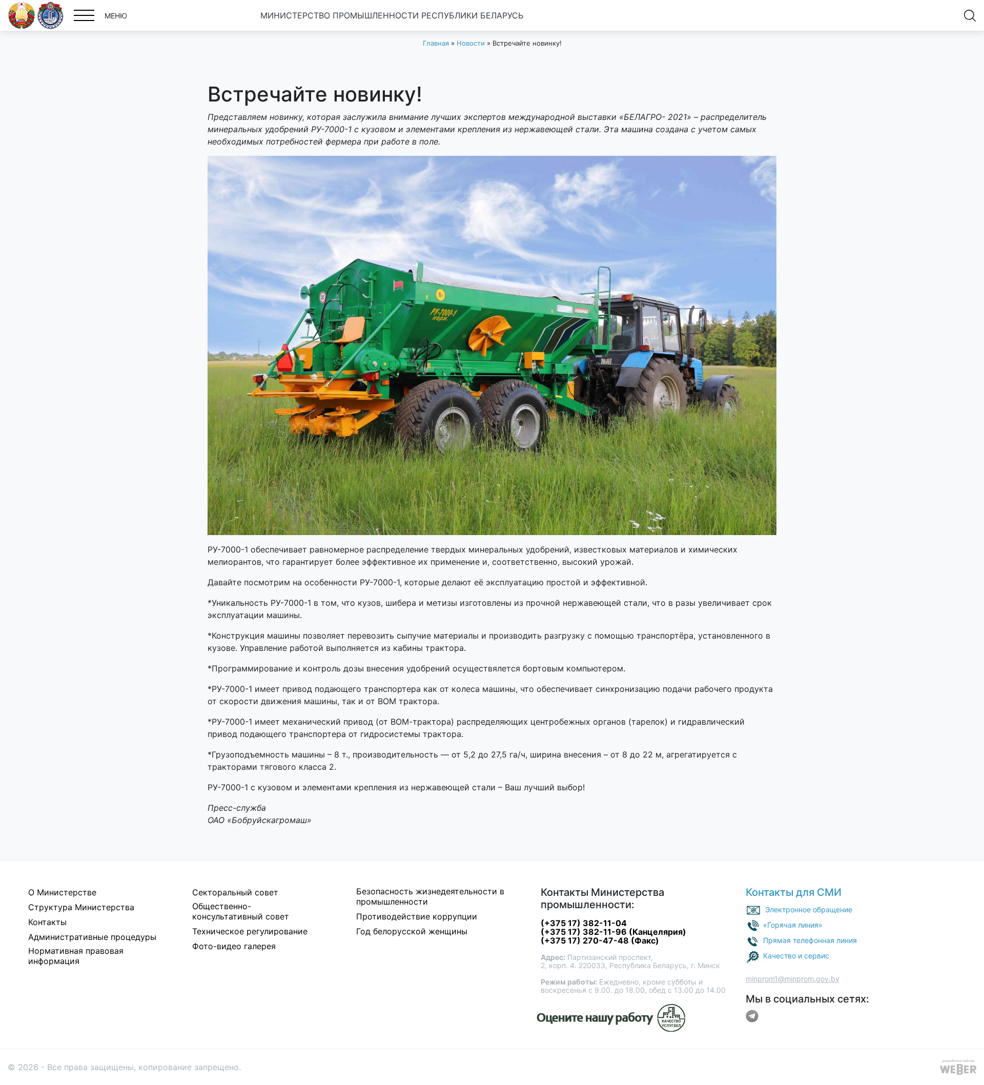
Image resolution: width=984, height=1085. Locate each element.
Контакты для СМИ (794, 892)
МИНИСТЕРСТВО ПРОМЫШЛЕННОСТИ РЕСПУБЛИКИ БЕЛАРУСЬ (391, 15)
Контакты (47, 922)
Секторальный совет (235, 892)
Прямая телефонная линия (810, 939)
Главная (436, 43)
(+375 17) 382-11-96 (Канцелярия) (613, 932)
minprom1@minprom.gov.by (792, 978)
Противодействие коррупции (416, 916)
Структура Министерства (81, 907)
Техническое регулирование (250, 931)
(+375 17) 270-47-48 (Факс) (600, 940)
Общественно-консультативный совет (240, 911)
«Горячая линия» (793, 924)
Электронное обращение (808, 909)
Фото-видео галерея (234, 946)
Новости (471, 43)
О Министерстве (62, 892)
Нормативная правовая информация (76, 956)
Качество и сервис (796, 955)
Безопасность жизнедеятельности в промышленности (430, 896)
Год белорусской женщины (411, 931)
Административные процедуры (92, 937)
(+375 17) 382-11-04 (584, 923)
